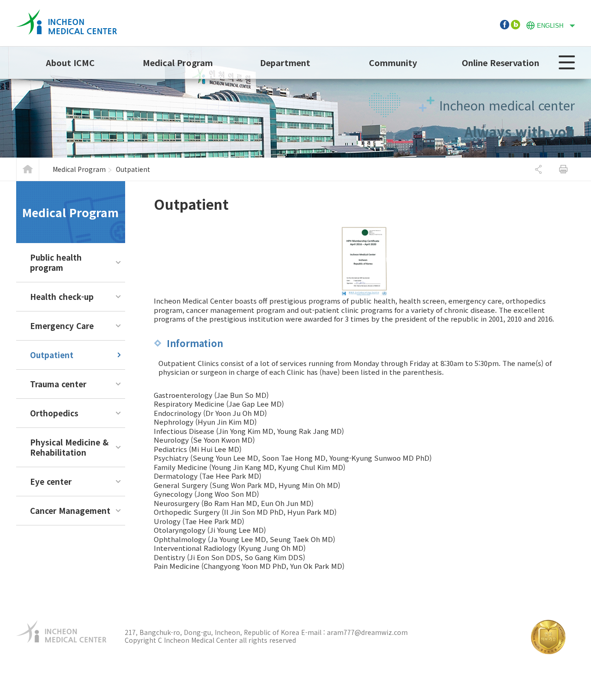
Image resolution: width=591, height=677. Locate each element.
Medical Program (178, 62)
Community (393, 62)
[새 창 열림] (504, 24)
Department (285, 62)
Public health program (56, 262)
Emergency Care (62, 325)
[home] (66, 13)
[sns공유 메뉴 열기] (538, 169)
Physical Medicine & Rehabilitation (69, 447)
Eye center (51, 481)
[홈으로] (27, 169)
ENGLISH (544, 24)
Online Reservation (500, 62)
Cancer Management (70, 510)
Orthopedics (54, 413)
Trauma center (58, 384)
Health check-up (62, 296)
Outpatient (51, 354)
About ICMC (70, 62)
